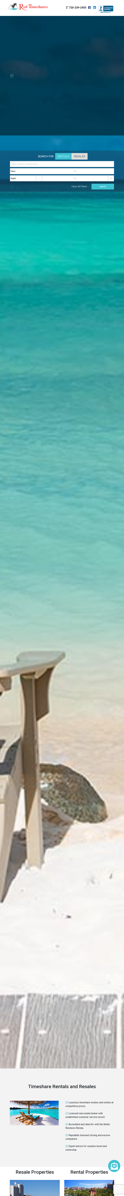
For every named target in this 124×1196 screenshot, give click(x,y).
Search (103, 186)
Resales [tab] (79, 156)
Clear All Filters (79, 186)
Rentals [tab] (63, 156)
